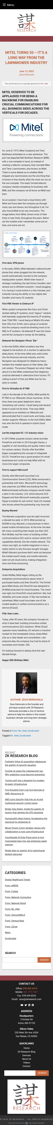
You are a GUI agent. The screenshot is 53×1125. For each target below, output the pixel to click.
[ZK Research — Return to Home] (26, 23)
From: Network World (15, 903)
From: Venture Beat (14, 920)
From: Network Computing (18, 897)
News (7, 932)
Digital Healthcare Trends (17, 879)
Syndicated (33, 730)
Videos (26, 1062)
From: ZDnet (11, 926)
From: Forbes (11, 891)
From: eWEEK (11, 885)
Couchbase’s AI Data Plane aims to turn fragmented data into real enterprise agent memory (26, 841)
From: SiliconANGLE (15, 915)
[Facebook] (33, 1005)
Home (27, 1048)
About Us (26, 1059)
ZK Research (16, 1119)
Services (26, 1055)
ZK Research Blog (26, 1051)
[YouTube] (22, 1005)
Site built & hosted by (26, 1123)
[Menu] (4, 4)
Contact (26, 1066)
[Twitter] (26, 1005)
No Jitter (44, 83)
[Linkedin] (29, 1005)
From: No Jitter (19, 730)
